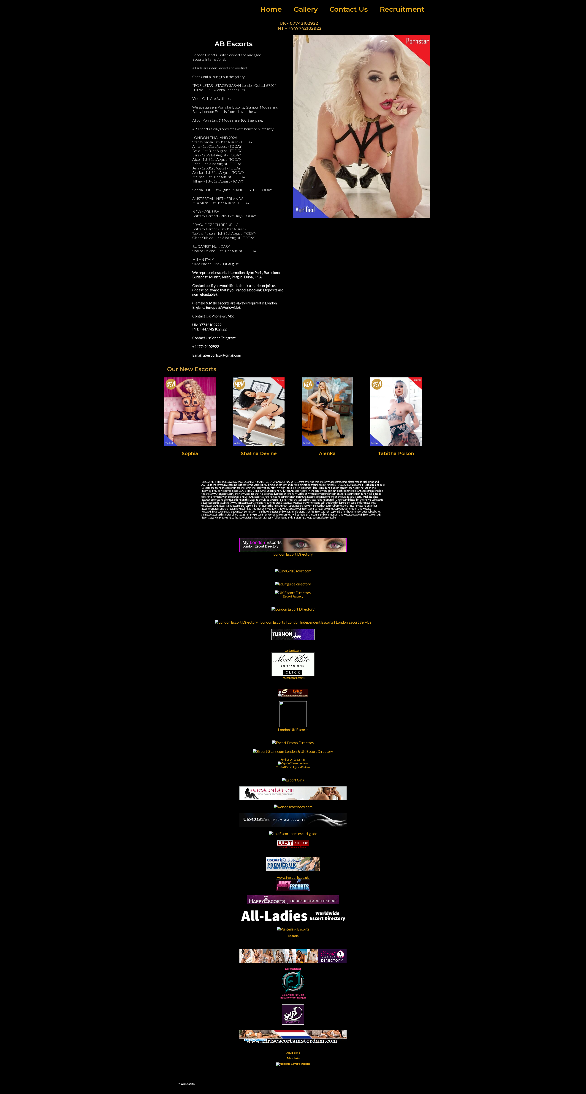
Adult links (293, 1058)
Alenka (327, 453)
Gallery (306, 9)
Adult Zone (293, 1052)
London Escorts (293, 650)
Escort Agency (293, 596)
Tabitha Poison (396, 453)
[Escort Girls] (293, 780)
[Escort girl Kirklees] (293, 825)
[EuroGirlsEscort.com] (293, 571)
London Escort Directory (293, 554)
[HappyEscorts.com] (293, 903)
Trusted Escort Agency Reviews (293, 767)
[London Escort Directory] (293, 609)
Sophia (190, 453)
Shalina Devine (259, 453)
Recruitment (402, 9)
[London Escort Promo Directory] (293, 742)
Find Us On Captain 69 (293, 759)
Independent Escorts (293, 677)
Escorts (293, 936)
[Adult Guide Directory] (293, 584)
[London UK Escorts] (293, 726)
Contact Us (349, 9)
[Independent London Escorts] (293, 638)
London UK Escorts (293, 729)
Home (271, 9)
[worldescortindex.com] (293, 807)
